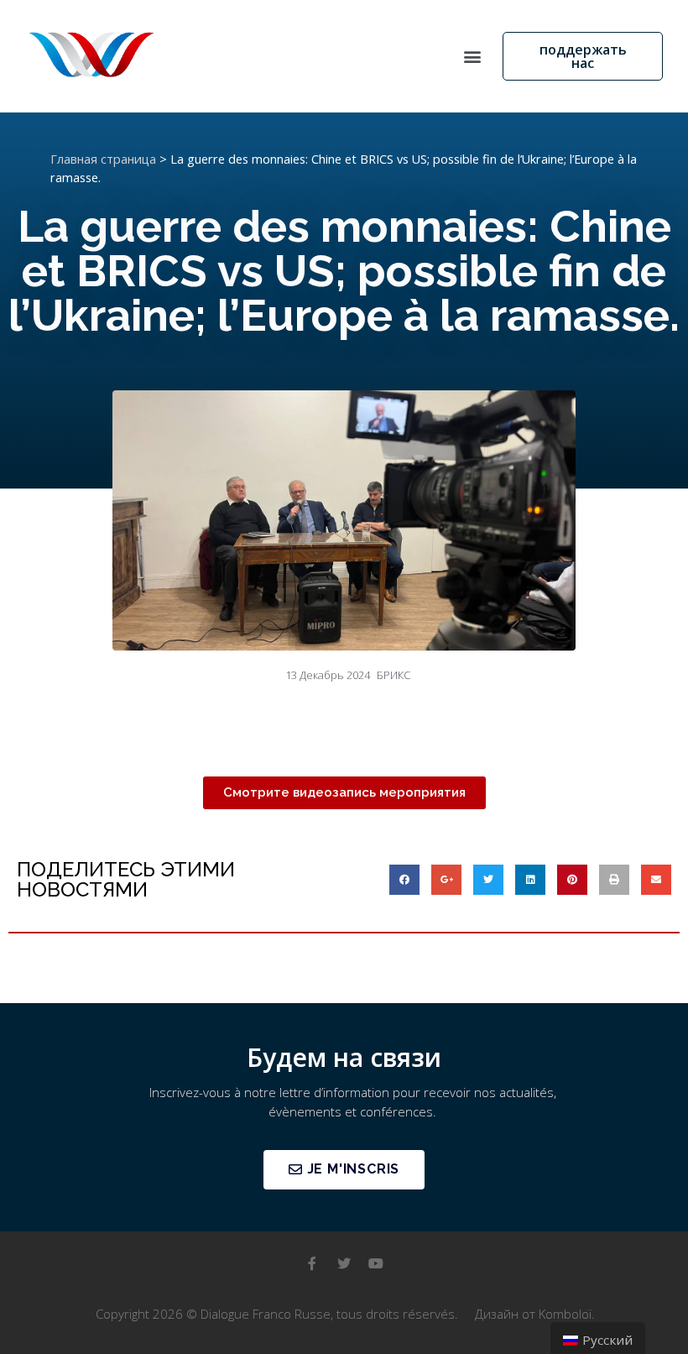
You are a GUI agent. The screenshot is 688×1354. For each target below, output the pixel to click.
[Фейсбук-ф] (312, 1263)
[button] (472, 57)
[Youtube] (376, 1263)
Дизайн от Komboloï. (535, 1313)
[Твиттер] (344, 1263)
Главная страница (103, 159)
